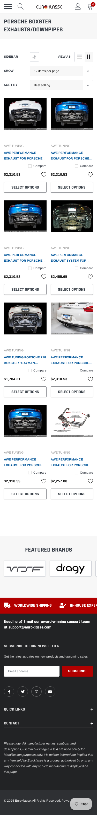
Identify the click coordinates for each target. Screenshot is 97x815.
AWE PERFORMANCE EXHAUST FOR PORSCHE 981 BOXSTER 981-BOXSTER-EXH (70, 463)
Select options (25, 187)
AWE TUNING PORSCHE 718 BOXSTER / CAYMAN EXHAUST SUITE (25, 361)
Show (8, 71)
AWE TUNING (14, 145)
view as (64, 56)
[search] (21, 6)
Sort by (11, 85)
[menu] (8, 6)
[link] (25, 119)
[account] (78, 6)
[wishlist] (44, 174)
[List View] (80, 57)
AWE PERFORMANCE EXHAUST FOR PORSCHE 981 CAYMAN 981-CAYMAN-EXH (72, 361)
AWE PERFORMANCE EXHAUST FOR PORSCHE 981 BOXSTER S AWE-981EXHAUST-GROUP (23, 463)
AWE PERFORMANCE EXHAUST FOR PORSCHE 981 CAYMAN (23, 156)
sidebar (11, 56)
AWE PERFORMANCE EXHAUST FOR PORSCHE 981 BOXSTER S (70, 156)
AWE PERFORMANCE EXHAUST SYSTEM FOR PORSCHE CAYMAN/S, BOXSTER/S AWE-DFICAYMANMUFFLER (68, 258)
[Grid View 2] (89, 57)
